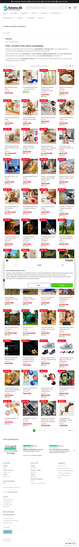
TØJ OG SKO (44, 13)
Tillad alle (61, 285)
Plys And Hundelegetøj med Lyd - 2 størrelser (11, 207)
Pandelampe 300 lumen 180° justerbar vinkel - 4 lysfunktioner (48, 238)
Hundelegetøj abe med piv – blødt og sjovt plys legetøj (29, 118)
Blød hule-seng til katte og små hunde (65, 88)
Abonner (7, 532)
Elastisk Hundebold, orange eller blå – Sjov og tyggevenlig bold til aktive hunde (12, 389)
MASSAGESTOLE (55, 13)
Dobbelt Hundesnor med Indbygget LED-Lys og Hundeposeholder (47, 389)
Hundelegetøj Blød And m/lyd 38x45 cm (30, 177)
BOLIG (4, 13)
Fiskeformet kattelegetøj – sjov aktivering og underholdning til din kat (47, 89)
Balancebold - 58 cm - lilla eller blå (11, 177)
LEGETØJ (33, 13)
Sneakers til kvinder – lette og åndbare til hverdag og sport (66, 177)
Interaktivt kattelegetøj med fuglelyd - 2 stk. (66, 118)
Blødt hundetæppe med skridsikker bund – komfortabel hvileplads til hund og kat (48, 147)
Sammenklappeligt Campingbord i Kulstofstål (11, 298)
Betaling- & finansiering (64, 473)
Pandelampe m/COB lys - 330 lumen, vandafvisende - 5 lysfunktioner (12, 238)
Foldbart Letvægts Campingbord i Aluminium (29, 298)
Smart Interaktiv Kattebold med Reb (47, 207)
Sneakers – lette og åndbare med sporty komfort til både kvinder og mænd (48, 178)
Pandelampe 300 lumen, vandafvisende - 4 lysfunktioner (29, 238)
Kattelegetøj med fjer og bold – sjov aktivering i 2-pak (30, 88)
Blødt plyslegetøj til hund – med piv (11, 88)
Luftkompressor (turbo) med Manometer (30, 419)
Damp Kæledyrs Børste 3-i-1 (12, 418)
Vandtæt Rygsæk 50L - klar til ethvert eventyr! (66, 388)
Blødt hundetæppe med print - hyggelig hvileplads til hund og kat (12, 147)
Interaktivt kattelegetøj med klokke (12, 118)
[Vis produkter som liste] (73, 66)
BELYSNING (14, 13)
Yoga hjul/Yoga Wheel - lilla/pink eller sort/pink (28, 146)
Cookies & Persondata (63, 475)
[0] (75, 8)
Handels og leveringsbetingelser (66, 470)
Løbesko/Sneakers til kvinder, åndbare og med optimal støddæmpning (66, 359)
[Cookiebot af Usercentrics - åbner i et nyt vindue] (66, 260)
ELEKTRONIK (30, 18)
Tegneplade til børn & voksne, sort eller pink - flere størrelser (66, 329)
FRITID (40, 18)
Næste (70, 430)
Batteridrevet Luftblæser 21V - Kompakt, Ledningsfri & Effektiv (66, 208)
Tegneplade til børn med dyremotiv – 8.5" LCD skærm (48, 328)
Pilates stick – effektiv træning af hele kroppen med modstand (66, 147)
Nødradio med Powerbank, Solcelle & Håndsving (11, 358)
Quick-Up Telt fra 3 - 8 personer (28, 328)
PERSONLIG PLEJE (8, 18)
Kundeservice (61, 465)
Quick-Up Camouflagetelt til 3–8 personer (11, 328)
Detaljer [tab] (39, 265)
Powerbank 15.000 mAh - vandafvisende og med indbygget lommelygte (29, 359)
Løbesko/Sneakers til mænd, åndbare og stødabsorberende (48, 358)
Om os (59, 477)
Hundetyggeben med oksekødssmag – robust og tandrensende (65, 420)
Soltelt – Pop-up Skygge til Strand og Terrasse (47, 298)
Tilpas (38, 285)
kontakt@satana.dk (12, 492)
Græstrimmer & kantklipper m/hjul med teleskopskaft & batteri (66, 238)
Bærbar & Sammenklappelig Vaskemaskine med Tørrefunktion (66, 299)
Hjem (4, 33)
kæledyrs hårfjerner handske (48, 117)
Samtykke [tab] (16, 265)
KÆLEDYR (24, 13)
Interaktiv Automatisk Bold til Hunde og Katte (30, 388)
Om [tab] (63, 265)
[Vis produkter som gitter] (70, 66)
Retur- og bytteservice (64, 468)
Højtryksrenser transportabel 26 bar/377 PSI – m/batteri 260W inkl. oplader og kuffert (48, 420)
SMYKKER (20, 18)
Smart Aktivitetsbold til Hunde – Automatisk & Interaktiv (30, 207)
